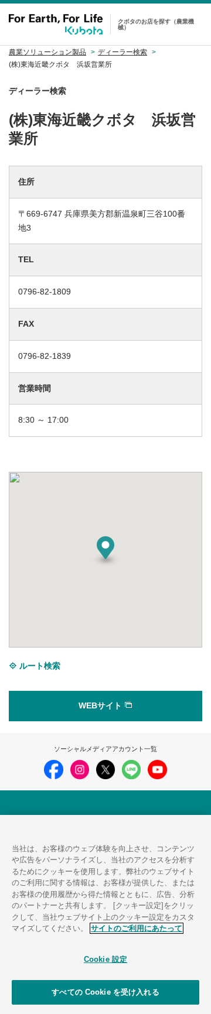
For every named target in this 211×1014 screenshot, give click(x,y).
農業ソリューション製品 (47, 52)
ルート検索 (38, 665)
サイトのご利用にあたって (136, 928)
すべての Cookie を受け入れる (105, 992)
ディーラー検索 (122, 52)
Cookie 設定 (105, 959)
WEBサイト (101, 705)
